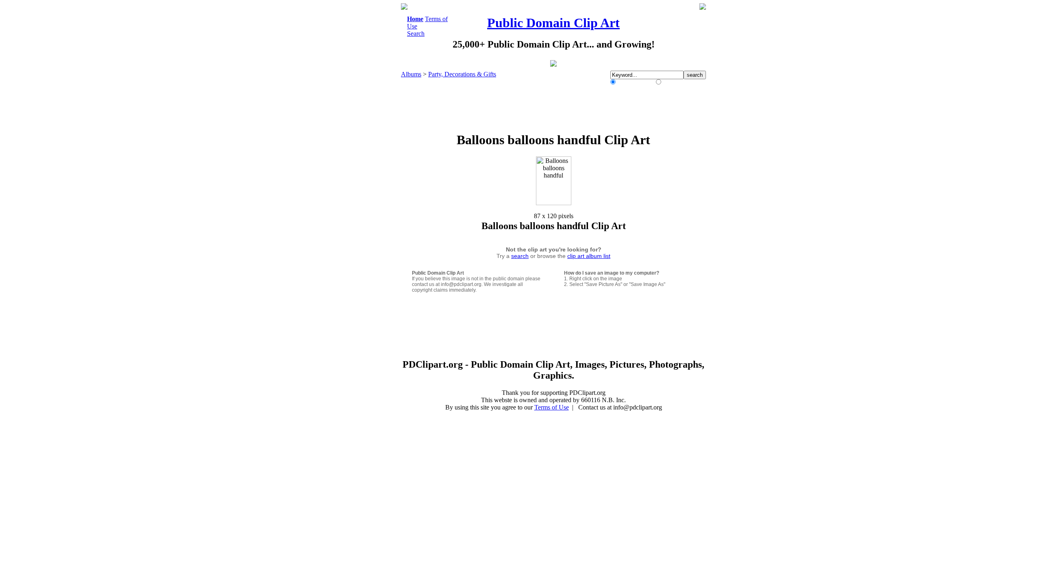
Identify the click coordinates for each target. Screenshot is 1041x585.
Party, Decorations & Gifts (462, 74)
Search (416, 33)
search (520, 256)
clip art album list (588, 256)
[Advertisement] (367, 125)
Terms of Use (551, 407)
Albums (411, 74)
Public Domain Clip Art (553, 22)
